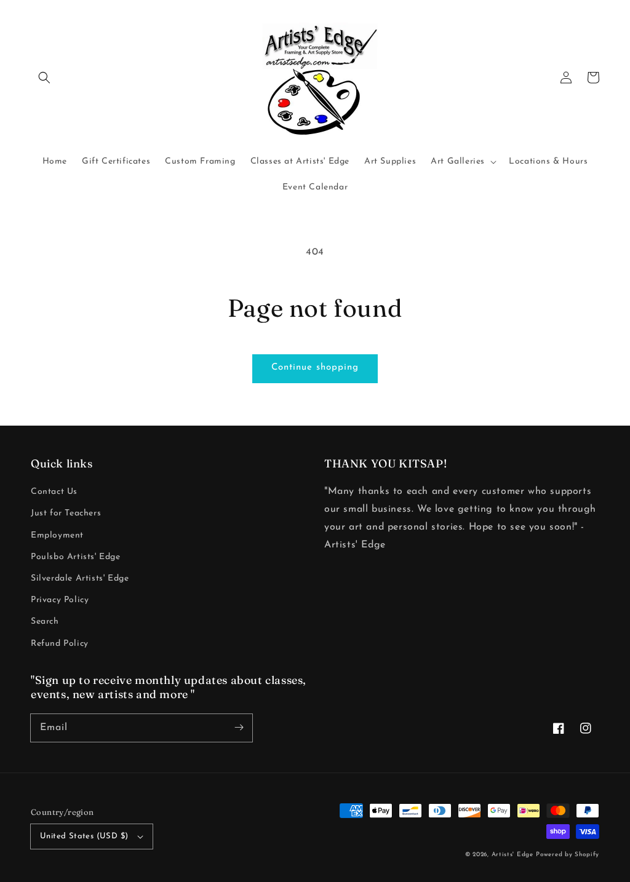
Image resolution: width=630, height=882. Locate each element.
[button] (44, 77)
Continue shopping (315, 367)
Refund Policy (60, 643)
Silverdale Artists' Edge (80, 578)
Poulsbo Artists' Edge (76, 557)
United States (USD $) (84, 836)
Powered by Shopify (567, 854)
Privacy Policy (60, 600)
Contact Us (54, 491)
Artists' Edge (512, 854)
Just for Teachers (66, 513)
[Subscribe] (238, 727)
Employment (57, 535)
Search (45, 621)
